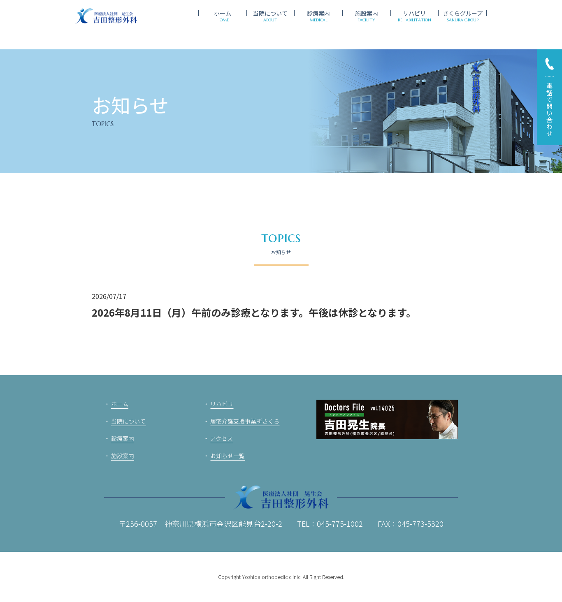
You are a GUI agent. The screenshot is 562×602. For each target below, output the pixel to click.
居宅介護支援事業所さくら (244, 421)
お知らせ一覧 (227, 456)
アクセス (221, 438)
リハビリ (221, 404)
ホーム (119, 404)
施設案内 (122, 456)
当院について (128, 421)
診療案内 (122, 438)
